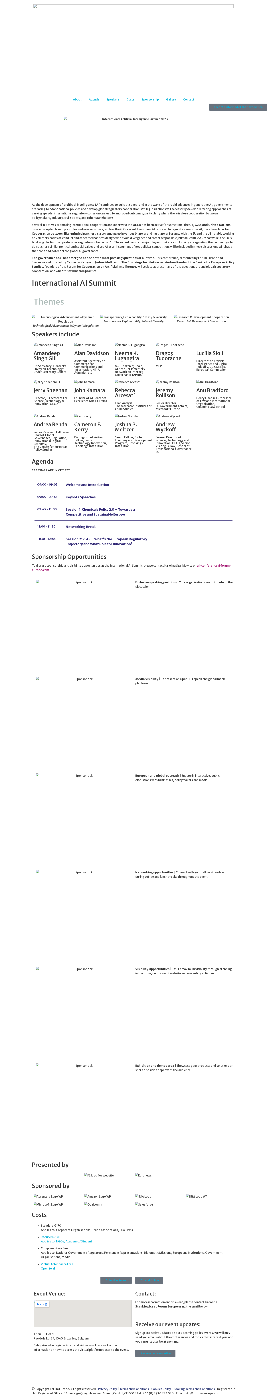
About (77, 99)
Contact (188, 99)
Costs (130, 99)
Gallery (171, 99)
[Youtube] (149, 1365)
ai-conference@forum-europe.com (161, 1313)
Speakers (113, 99)
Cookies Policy (161, 1389)
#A (34, 194)
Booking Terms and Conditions (194, 1389)
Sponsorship (150, 99)
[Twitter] (139, 1365)
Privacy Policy (107, 1389)
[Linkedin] (159, 1365)
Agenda (94, 99)
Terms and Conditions (134, 1389)
